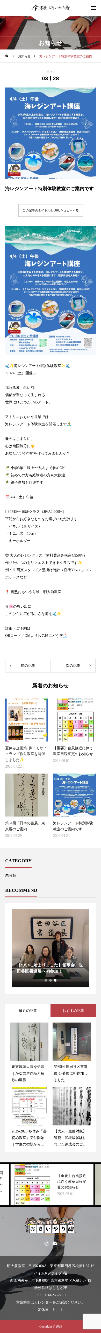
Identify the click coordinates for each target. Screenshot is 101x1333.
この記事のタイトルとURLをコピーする (51, 210)
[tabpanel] (50, 948)
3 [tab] (55, 980)
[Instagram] (46, 1243)
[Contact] (54, 1243)
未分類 (10, 875)
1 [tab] (46, 980)
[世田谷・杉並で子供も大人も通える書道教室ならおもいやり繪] (50, 7)
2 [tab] (50, 980)
